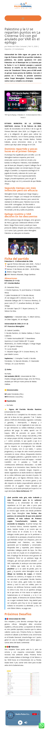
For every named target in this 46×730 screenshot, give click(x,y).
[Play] (20, 722)
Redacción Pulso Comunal (16, 46)
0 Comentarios (18, 49)
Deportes (8, 49)
